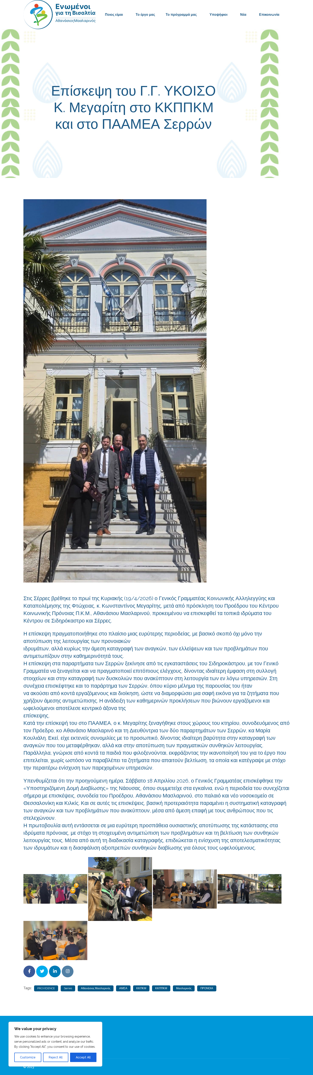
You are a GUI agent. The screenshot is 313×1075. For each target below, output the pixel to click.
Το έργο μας (145, 15)
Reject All (56, 1057)
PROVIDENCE (46, 988)
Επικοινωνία (269, 15)
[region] (55, 1044)
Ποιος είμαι (114, 15)
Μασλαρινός (183, 988)
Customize (28, 1057)
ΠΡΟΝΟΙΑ (206, 988)
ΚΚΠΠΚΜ (161, 988)
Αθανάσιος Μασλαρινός (95, 988)
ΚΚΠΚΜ (141, 988)
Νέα (243, 15)
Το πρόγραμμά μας (181, 15)
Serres (68, 988)
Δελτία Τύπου (191, 143)
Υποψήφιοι (218, 15)
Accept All (83, 1057)
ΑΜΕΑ (123, 988)
